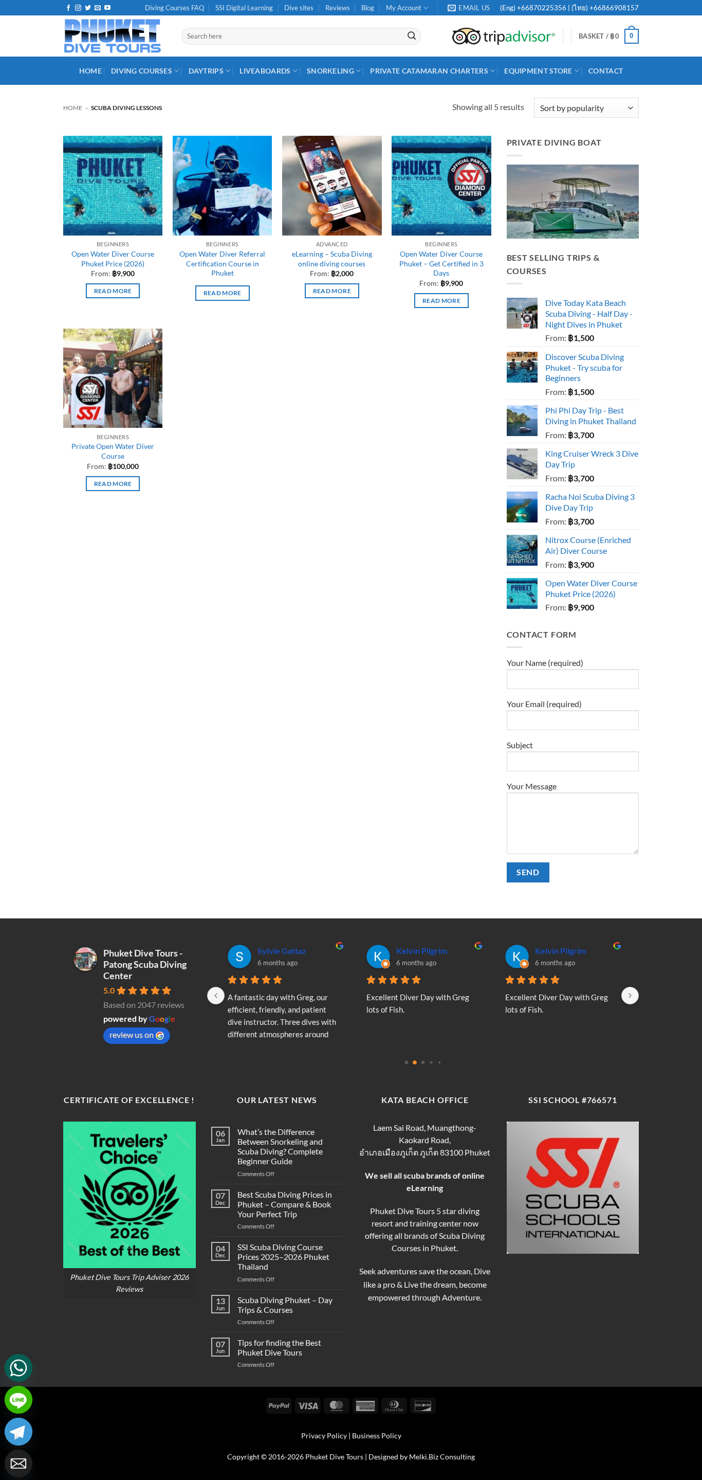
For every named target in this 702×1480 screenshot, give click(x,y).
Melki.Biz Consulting (442, 1456)
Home (72, 108)
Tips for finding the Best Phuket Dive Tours (279, 1347)
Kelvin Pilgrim (421, 950)
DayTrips (206, 70)
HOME (90, 70)
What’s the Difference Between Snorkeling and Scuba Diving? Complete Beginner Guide (280, 1146)
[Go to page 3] (431, 1062)
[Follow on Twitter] (88, 8)
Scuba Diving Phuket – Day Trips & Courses (284, 1304)
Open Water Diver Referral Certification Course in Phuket (222, 263)
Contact (605, 70)
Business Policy (376, 1435)
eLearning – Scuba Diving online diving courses (332, 258)
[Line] (18, 1400)
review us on (131, 1034)
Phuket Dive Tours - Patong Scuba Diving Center (145, 964)
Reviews (337, 8)
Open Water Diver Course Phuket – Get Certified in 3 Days (441, 263)
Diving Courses (141, 70)
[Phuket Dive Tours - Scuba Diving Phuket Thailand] (114, 36)
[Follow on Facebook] (68, 8)
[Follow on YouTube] (107, 8)
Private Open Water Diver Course (112, 451)
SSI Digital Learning (244, 8)
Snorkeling (330, 70)
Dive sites (298, 8)
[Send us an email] (98, 8)
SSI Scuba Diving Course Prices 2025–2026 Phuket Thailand (283, 1256)
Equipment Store (538, 70)
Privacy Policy (324, 1435)
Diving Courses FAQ (174, 8)
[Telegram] (18, 1432)
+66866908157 (613, 8)
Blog (367, 8)
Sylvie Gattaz (281, 950)
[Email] (18, 1463)
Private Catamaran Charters (429, 70)
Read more (113, 290)
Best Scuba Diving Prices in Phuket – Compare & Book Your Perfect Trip (284, 1204)
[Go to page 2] (423, 1062)
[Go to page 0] (407, 1062)
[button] (609, 36)
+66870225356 (542, 8)
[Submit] (411, 36)
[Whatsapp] (18, 1368)
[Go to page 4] (439, 1062)
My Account (403, 8)
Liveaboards (264, 70)
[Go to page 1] (415, 1062)
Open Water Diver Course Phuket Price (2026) (112, 258)
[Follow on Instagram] (78, 8)
